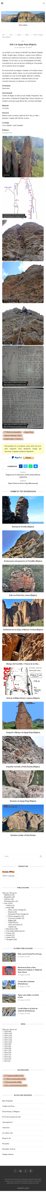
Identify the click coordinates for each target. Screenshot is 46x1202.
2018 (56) (7, 1048)
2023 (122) (8, 1038)
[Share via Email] (35, 466)
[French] (8, 872)
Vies (11, 35)
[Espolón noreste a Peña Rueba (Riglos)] (23, 750)
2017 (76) (7, 1050)
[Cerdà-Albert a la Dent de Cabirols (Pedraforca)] (9, 1011)
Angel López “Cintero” (13, 439)
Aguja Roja (28, 432)
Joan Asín (5, 1128)
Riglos (27, 35)
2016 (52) (7, 1052)
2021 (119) (8, 1042)
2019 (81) (7, 1046)
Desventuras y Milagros (11, 1111)
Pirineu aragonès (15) (16, 916)
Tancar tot (13, 893)
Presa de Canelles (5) (16, 918)
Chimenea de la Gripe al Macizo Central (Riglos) (23, 630)
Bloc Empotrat (7, 1101)
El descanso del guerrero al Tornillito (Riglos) (23, 561)
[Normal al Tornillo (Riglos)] (23, 510)
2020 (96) (7, 1044)
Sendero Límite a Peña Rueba (23, 835)
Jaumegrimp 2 (7, 1122)
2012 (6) (7, 1061)
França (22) (10, 933)
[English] (6, 872)
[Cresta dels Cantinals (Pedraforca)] (9, 984)
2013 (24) (7, 1059)
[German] (11, 872)
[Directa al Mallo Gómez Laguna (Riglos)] (23, 681)
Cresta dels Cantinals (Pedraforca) (26, 983)
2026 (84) (7, 1031)
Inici (3, 35)
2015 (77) (7, 1055)
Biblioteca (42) (9, 895)
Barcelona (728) (12, 929)
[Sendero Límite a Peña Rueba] (23, 818)
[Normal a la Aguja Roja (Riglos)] (23, 784)
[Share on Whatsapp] (31, 466)
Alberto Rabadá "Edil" (13, 435)
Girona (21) (10, 935)
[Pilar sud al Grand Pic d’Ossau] (9, 957)
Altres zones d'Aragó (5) (17, 910)
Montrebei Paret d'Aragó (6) (18, 914)
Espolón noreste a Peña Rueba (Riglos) (23, 767)
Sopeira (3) (12, 927)
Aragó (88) (10, 907)
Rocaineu (5, 1144)
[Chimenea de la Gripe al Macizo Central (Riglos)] (23, 613)
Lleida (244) (10, 937)
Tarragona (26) (11, 939)
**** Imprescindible (13, 1076)
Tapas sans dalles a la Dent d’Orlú (28, 996)
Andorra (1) (10, 905)
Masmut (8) (12, 912)
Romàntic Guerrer (8, 1149)
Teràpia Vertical (7, 1154)
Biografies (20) (9, 897)
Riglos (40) (12, 920)
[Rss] (25, 1171)
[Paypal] (30, 1171)
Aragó (19, 35)
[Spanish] (13, 872)
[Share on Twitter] (25, 466)
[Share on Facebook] (21, 466)
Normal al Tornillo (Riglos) (23, 527)
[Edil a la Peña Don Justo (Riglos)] (23, 578)
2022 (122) (8, 1040)
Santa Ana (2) (13, 922)
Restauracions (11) (11, 901)
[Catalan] (3, 872)
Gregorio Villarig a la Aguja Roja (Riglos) (23, 732)
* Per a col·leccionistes (15, 1085)
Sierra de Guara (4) (15, 925)
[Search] (44, 3)
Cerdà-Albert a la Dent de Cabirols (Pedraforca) (28, 1010)
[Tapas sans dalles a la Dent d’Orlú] (9, 998)
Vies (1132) (8, 903)
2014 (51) (7, 1057)
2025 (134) (8, 1033)
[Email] (20, 1171)
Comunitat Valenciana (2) (15, 931)
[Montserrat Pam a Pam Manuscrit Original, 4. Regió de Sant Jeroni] (9, 970)
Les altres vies (7, 1133)
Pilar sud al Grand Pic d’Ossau (30, 954)
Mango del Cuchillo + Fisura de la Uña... (23, 664)
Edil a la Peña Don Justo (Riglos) (23, 595)
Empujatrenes (7, 133)
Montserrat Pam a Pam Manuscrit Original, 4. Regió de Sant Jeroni (30, 969)
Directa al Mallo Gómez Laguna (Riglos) (23, 698)
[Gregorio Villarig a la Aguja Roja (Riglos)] (23, 715)
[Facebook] (15, 1171)
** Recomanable (12, 1082)
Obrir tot (5, 893)
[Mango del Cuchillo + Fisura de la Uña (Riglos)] (23, 647)
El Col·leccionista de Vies (11, 1117)
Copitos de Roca (8, 1106)
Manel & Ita (6, 1138)
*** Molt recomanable (12, 432)
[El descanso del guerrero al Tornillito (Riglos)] (23, 544)
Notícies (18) (9, 899)
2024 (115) (8, 1036)
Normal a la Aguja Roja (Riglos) (23, 801)
